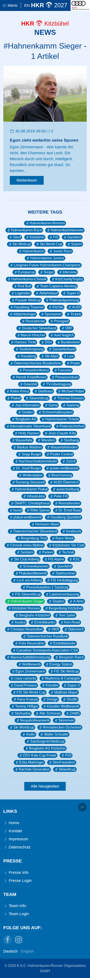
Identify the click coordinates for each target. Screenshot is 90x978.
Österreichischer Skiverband (35, 531)
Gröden (27, 412)
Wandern (48, 440)
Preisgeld (61, 321)
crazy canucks (25, 678)
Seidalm (27, 552)
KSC (76, 559)
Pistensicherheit (72, 426)
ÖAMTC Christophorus (32, 503)
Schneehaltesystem (57, 412)
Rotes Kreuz (19, 391)
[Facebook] (7, 939)
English (27, 951)
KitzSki (57, 307)
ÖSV (48, 342)
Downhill (30, 384)
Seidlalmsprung (31, 349)
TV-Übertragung (58, 384)
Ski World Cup (51, 244)
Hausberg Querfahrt (65, 517)
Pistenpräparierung (64, 300)
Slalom (76, 244)
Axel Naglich (64, 335)
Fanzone (65, 370)
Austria (20, 622)
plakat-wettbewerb (27, 517)
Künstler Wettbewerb (63, 706)
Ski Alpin (52, 356)
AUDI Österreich (66, 482)
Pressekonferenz (36, 370)
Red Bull (24, 286)
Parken (47, 552)
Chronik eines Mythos (27, 545)
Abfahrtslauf (48, 293)
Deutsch (10, 951)
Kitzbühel (37, 237)
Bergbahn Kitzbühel (34, 615)
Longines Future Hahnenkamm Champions (47, 265)
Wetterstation (32, 475)
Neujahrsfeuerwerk (35, 720)
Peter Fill (61, 496)
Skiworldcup (38, 398)
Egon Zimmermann (30, 671)
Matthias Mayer (66, 692)
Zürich (71, 461)
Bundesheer (70, 342)
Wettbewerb (31, 664)
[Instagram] (18, 939)
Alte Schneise (50, 713)
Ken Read (72, 622)
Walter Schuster (56, 734)
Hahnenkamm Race (26, 230)
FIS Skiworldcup (28, 594)
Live (70, 356)
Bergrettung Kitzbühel (65, 608)
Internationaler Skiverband (30, 426)
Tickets (75, 314)
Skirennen (66, 720)
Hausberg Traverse (29, 307)
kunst (17, 510)
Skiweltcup (67, 769)
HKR (55, 629)
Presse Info (18, 872)
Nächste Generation (34, 769)
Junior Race (62, 251)
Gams (53, 405)
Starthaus (45, 391)
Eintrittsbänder (64, 643)
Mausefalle (24, 440)
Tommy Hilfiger (26, 706)
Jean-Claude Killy (62, 433)
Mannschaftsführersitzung (30, 657)
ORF (69, 328)
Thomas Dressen (70, 398)
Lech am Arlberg (29, 580)
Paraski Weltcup (28, 300)
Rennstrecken (69, 503)
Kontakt (15, 831)
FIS (56, 237)
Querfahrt (64, 566)
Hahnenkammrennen (67, 230)
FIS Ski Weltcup (66, 671)
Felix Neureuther (32, 643)
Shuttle (72, 699)
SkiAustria (23, 713)
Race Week (64, 538)
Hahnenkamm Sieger (27, 601)
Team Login (18, 914)
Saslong (72, 405)
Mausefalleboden (64, 447)
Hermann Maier (47, 524)
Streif (17, 237)
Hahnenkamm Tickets (62, 419)
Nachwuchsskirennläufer (38, 461)
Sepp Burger (31, 454)
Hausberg (28, 356)
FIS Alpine (56, 559)
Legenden (23, 293)
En (27, 5)
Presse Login (20, 880)
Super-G (73, 293)
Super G (73, 685)
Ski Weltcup (21, 244)
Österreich (76, 629)
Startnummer (65, 573)
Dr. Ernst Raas (70, 510)
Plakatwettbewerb (33, 573)
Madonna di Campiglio (62, 678)
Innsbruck (73, 531)
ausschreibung (67, 489)
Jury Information (27, 405)
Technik (68, 552)
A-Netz (78, 601)
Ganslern (74, 237)
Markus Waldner (29, 447)
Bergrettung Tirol (34, 538)
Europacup (26, 272)
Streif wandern (64, 762)
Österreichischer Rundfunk (47, 636)
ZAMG (75, 713)
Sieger (49, 272)
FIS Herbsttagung (64, 580)
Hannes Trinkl (25, 342)
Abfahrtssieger (24, 314)
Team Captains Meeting (58, 286)
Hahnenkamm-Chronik (29, 279)
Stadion (58, 601)
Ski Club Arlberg (26, 559)
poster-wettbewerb (64, 468)
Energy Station (60, 664)
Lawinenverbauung (64, 594)
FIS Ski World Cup (31, 692)
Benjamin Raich (71, 657)
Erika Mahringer (31, 762)
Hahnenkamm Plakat (31, 489)
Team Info (17, 906)
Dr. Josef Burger (28, 468)
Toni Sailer (67, 615)
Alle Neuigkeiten (45, 786)
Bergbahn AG (26, 419)
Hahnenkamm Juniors (47, 258)
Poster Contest (61, 454)
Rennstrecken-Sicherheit (62, 727)
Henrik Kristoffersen (31, 377)
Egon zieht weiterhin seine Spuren (44, 140)
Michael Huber (73, 391)
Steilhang (71, 440)
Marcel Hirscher (33, 335)
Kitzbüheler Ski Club (68, 545)
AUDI (76, 307)
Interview (70, 272)
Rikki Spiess (40, 510)
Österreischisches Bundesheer (38, 363)
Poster (75, 363)
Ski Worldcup (23, 727)
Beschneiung (62, 475)
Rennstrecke (35, 321)
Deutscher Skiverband (39, 328)
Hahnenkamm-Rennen (47, 223)
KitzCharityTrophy (69, 279)
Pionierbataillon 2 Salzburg (47, 587)
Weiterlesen (26, 180)
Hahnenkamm (33, 251)
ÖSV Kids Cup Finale (39, 755)
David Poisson (25, 685)
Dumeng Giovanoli (30, 482)
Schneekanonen (35, 566)
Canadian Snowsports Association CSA (47, 650)
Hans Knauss (27, 699)
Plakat (16, 398)
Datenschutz (19, 847)
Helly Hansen (29, 433)
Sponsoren (53, 314)
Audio (30, 734)
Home (13, 823)
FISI (68, 755)
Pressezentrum (67, 377)
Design (52, 699)
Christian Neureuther (26, 629)
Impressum (18, 839)
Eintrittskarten (44, 622)
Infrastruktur (36, 496)
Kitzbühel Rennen (26, 608)
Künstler (52, 685)
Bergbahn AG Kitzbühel (47, 748)
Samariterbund (63, 349)
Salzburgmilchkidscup (47, 741)
